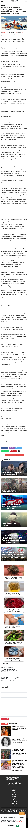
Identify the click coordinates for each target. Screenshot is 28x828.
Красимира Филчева (11, 455)
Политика (14, 794)
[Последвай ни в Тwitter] (19, 783)
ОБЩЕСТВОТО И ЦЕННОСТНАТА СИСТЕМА (12, 524)
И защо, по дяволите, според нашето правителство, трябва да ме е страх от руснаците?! (19, 740)
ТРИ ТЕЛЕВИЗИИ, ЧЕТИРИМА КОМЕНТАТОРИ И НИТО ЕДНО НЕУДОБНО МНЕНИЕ (11, 506)
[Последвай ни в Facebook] (9, 783)
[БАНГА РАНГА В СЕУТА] (14, 485)
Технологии (14, 803)
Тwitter (19, 448)
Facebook (5, 448)
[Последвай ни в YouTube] (16, 783)
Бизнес (14, 796)
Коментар (3, 699)
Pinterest (14, 451)
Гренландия (21, 455)
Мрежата (3, 5)
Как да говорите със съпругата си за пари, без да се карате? (13, 473)
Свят (14, 792)
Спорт (14, 798)
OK (17, 826)
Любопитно (14, 801)
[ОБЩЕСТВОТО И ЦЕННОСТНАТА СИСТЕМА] (14, 519)
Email (2, 694)
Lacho (3, 32)
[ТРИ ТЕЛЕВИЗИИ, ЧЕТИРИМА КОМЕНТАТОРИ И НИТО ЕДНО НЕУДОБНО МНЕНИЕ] (14, 502)
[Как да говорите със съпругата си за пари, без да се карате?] (14, 468)
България (14, 789)
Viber (12, 448)
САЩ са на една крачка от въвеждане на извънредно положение (19, 728)
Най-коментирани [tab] (13, 723)
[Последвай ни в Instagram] (12, 783)
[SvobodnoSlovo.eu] (14, 778)
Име (2, 689)
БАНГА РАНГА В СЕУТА (9, 491)
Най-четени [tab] (4, 723)
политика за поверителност (16, 823)
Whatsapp (5, 451)
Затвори (11, 826)
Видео (14, 805)
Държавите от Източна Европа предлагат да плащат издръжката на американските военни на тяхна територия (19, 751)
